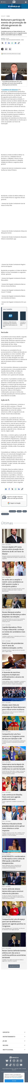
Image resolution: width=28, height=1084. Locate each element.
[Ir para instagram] (14, 1060)
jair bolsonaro (12, 511)
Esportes (6, 1032)
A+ (6, 49)
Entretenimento (9, 1037)
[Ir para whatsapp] (17, 1064)
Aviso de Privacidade (17, 1077)
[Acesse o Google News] (15, 43)
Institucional (8, 1050)
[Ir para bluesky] (6, 1060)
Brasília (8, 16)
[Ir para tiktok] (10, 1064)
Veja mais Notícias (14, 966)
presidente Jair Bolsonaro (10, 89)
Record (5, 1045)
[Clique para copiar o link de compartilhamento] (19, 43)
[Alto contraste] (2, 49)
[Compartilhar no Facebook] (6, 43)
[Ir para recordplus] (6, 1064)
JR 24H (5, 1041)
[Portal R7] (14, 2)
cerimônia (19, 511)
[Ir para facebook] (10, 1060)
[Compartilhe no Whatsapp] (12, 43)
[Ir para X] (14, 1064)
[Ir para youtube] (21, 1064)
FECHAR (14, 1081)
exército (24, 511)
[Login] (26, 2)
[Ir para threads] (21, 1060)
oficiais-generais (5, 513)
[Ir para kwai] (17, 1060)
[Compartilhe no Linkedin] (9, 43)
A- (10, 49)
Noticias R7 (3, 16)
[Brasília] (14, 6)
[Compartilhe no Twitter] (2, 43)
